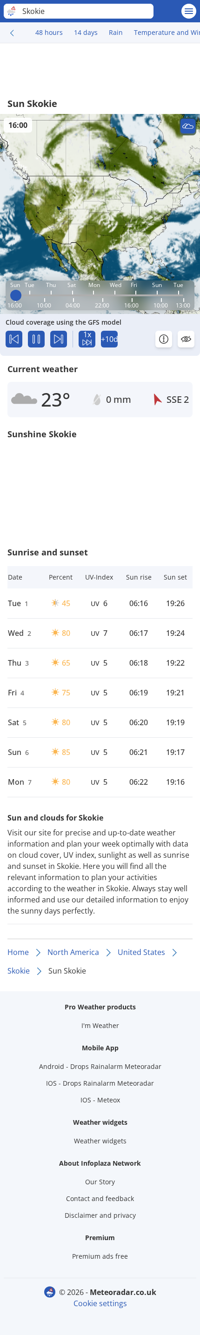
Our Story (100, 1181)
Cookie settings (100, 1303)
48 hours (49, 32)
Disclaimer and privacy (100, 1215)
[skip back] (14, 339)
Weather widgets (100, 1140)
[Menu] (188, 11)
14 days (86, 32)
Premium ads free (100, 1256)
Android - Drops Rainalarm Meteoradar (100, 1066)
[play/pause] (36, 339)
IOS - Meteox (100, 1099)
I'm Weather (100, 1025)
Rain (116, 32)
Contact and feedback (100, 1198)
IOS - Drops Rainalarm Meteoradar (100, 1083)
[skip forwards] (58, 339)
